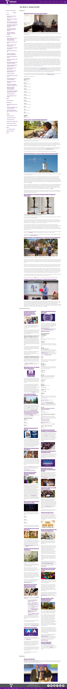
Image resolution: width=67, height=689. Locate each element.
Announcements (8, 36)
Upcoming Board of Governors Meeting (12, 96)
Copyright (29, 685)
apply (42, 476)
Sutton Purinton (46, 477)
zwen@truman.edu (44, 595)
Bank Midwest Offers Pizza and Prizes (12, 105)
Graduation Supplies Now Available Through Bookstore (11, 54)
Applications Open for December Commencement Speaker (12, 63)
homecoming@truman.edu (48, 329)
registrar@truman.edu (43, 68)
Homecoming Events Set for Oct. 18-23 (12, 42)
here (24, 41)
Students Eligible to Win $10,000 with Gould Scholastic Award (12, 91)
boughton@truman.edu (44, 636)
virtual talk (31, 232)
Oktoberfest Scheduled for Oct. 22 (12, 51)
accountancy (32, 410)
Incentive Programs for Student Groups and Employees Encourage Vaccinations (12, 39)
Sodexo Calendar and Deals (11, 123)
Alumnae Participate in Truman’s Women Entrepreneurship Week (12, 22)
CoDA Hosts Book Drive (11, 73)
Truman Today (8, 4)
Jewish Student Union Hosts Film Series (12, 76)
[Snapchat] (63, 685)
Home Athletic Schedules (11, 129)
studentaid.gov (28, 639)
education (36, 411)
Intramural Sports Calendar (11, 117)
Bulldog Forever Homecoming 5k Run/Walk (48, 408)
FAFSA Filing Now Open (11, 93)
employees (31, 363)
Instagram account (48, 354)
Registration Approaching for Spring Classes (11, 17)
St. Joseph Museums (34, 606)
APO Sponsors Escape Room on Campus (12, 57)
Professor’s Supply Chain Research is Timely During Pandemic (11, 33)
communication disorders (31, 411)
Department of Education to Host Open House (12, 60)
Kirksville (35, 686)
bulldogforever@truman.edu (45, 331)
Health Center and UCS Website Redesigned (12, 19)
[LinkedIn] (60, 685)
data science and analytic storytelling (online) (31, 413)
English (25, 412)
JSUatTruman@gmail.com (30, 545)
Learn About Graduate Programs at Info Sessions (12, 48)
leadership (28, 412)
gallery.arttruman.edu (34, 235)
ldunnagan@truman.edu (27, 582)
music (31, 412)
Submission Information (10, 131)
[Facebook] (48, 685)
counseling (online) (35, 412)
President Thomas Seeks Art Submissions (11, 82)
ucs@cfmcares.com (34, 495)
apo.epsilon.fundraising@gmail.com (29, 470)
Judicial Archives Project (35, 604)
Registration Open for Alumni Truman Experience (11, 45)
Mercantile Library (31, 611)
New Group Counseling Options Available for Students (12, 66)
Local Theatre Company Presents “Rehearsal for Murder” (12, 108)
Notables (7, 98)
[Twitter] (51, 685)
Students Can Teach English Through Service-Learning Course (12, 85)
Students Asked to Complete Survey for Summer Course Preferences (11, 29)
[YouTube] (54, 685)
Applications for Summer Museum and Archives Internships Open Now (11, 88)
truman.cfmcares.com (49, 148)
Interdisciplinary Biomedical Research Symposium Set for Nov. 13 (12, 111)
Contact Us (36, 684)
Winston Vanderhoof (10, 100)
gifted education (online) (29, 414)
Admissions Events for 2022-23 (12, 125)
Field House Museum (34, 608)
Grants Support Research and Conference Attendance (11, 79)
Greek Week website (48, 506)
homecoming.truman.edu (45, 328)
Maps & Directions (31, 684)
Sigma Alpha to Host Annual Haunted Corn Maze (11, 71)
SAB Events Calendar (10, 115)
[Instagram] (57, 685)
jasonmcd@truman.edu (34, 625)
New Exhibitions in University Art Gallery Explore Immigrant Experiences (12, 25)
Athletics (7, 127)
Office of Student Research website (47, 563)
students (26, 363)
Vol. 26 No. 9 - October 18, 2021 (11, 10)
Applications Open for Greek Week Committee (11, 68)
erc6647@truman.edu (44, 352)
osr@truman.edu (43, 566)
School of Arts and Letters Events (12, 121)
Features (7, 14)
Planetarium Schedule (10, 119)
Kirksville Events (8, 102)
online (46, 435)
